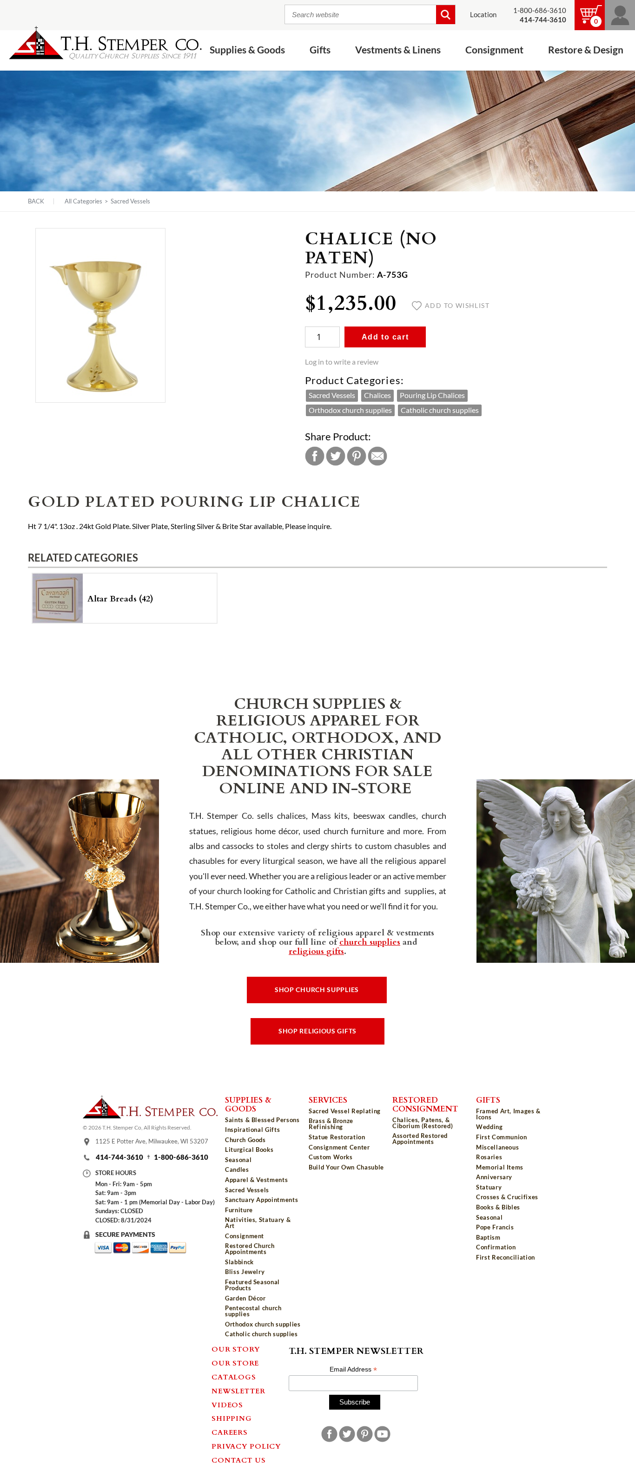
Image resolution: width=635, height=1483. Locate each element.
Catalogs (234, 1377)
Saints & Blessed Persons (262, 1120)
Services (328, 1099)
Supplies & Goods (248, 1104)
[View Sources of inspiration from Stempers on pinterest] (365, 1434)
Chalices (377, 395)
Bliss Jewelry (245, 1271)
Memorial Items (499, 1167)
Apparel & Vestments (256, 1179)
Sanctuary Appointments (261, 1199)
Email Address (353, 1369)
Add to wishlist (457, 305)
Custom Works (331, 1157)
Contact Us (239, 1460)
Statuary (489, 1187)
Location (483, 15)
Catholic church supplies (440, 410)
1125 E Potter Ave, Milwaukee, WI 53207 (151, 1141)
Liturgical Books (249, 1149)
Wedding (489, 1127)
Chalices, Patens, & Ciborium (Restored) (422, 1123)
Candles (237, 1169)
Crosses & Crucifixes (507, 1197)
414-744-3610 (119, 1157)
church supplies (369, 941)
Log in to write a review (341, 362)
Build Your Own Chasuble (346, 1167)
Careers (229, 1432)
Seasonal (238, 1159)
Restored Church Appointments (250, 1248)
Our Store (235, 1363)
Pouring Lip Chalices (432, 395)
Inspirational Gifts (252, 1129)
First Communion (501, 1137)
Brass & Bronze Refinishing (331, 1123)
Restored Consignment (425, 1104)
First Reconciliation (505, 1257)
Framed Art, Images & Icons (508, 1114)
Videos (227, 1404)
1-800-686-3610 (539, 10)
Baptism (488, 1237)
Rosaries (489, 1157)
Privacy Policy (246, 1446)
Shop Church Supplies (317, 989)
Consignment (244, 1236)
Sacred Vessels (130, 201)
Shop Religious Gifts (317, 1031)
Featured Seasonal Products (252, 1285)
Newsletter (238, 1390)
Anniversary (494, 1177)
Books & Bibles (498, 1207)
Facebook (314, 456)
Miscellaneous (497, 1147)
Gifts (488, 1099)
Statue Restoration (337, 1137)
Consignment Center (339, 1147)
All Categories (83, 201)
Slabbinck (239, 1262)
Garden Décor (245, 1298)
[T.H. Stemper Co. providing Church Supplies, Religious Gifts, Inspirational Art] (150, 1115)
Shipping (231, 1418)
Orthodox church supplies (350, 410)
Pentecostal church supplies (253, 1311)
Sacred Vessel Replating (345, 1111)
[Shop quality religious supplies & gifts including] (263, 1341)
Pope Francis (495, 1227)
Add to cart (385, 337)
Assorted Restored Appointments (420, 1138)
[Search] (445, 14)
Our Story (236, 1349)
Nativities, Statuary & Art (258, 1222)
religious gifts (316, 950)
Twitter (335, 456)
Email (377, 456)
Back (36, 201)
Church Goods (245, 1140)
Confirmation (496, 1247)
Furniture (239, 1210)
